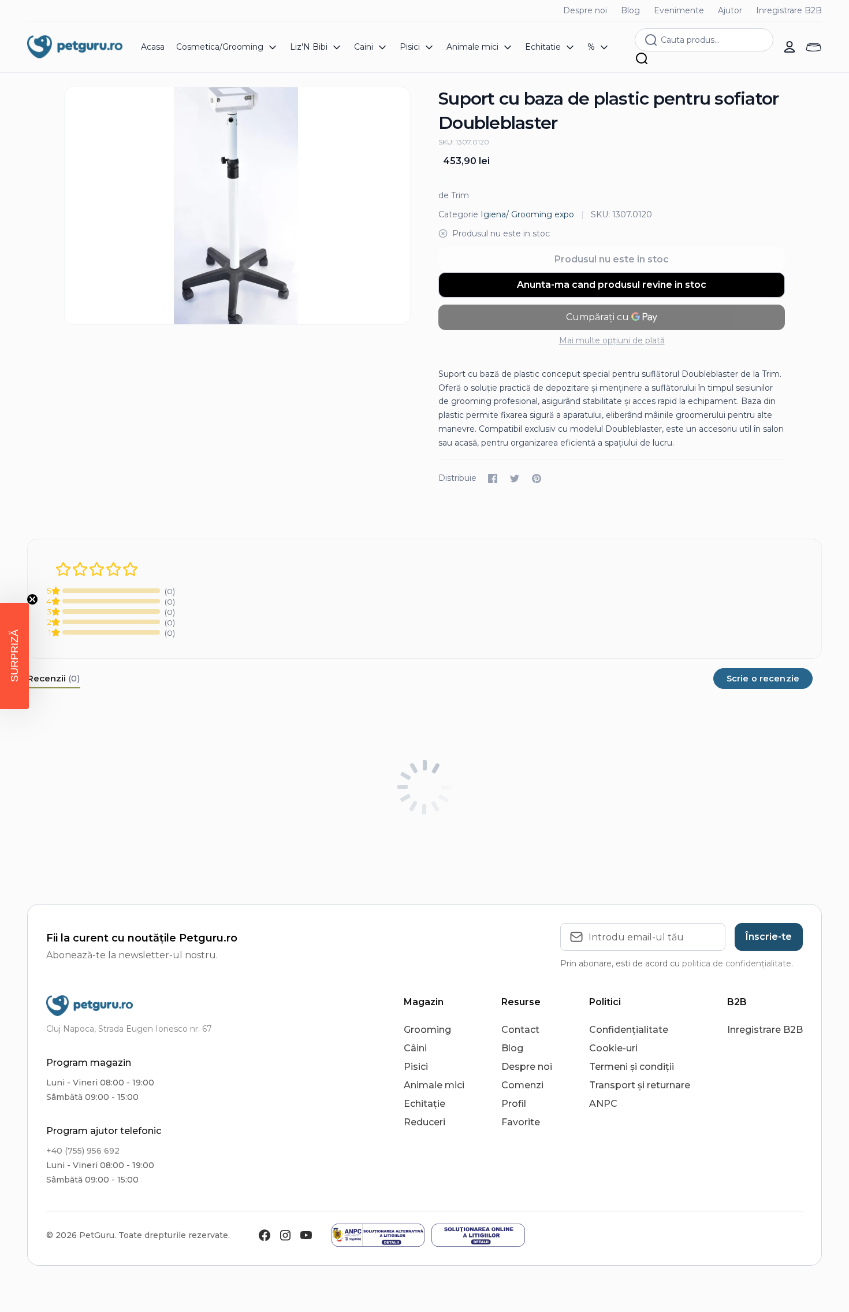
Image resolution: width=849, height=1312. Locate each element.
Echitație (424, 1103)
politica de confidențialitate (736, 963)
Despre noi (585, 10)
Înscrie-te (769, 936)
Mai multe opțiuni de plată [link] (612, 340)
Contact (520, 1029)
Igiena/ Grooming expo (527, 214)
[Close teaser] (32, 599)
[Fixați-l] (536, 478)
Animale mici (434, 1085)
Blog (630, 10)
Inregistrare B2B (789, 10)
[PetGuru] (74, 46)
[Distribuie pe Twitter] (514, 478)
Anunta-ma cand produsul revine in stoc (611, 284)
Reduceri (424, 1122)
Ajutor (730, 10)
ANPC (603, 1103)
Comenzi (522, 1085)
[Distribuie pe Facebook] (492, 478)
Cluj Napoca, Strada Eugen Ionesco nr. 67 (129, 1029)
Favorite (520, 1122)
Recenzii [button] (53, 678)
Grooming (427, 1029)
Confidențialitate (628, 1029)
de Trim (453, 195)
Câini (415, 1048)
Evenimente (679, 10)
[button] (14, 656)
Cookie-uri (613, 1048)
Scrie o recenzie (763, 678)
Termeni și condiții (631, 1066)
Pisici (416, 1066)
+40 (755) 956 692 (83, 1151)
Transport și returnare (639, 1085)
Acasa (153, 47)
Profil (513, 1103)
